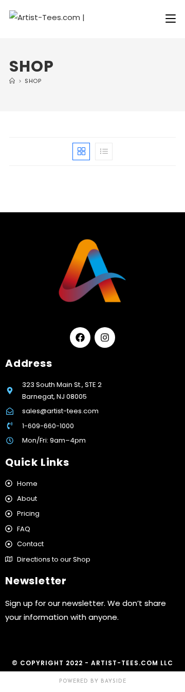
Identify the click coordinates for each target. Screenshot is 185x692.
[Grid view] (81, 151)
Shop (33, 81)
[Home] (12, 81)
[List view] (104, 151)
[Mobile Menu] (170, 19)
